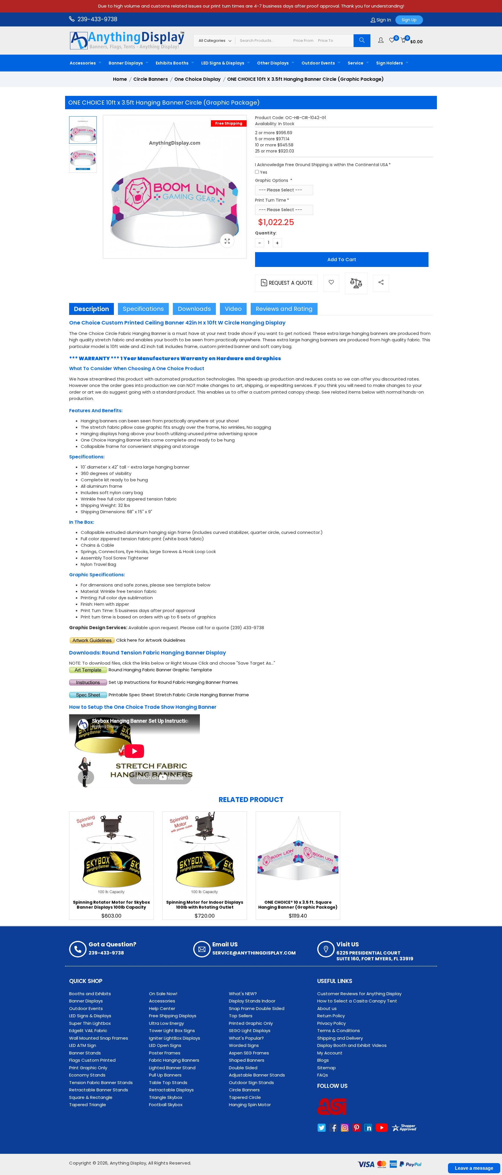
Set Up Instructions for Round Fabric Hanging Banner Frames (173, 682)
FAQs (322, 1075)
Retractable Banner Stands (98, 1090)
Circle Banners (244, 1090)
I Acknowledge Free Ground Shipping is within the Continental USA (321, 165)
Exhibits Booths (172, 63)
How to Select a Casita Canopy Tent (357, 1001)
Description (91, 309)
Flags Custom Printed (92, 1060)
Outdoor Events (318, 63)
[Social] (381, 283)
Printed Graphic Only (251, 1023)
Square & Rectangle (90, 1097)
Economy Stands (87, 1075)
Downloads (194, 309)
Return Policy (331, 1016)
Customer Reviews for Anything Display (359, 994)
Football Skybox (165, 1105)
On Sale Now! (163, 994)
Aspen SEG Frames (249, 1053)
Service (355, 63)
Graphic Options (272, 180)
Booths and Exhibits (90, 994)
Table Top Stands (168, 1082)
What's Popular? (246, 1038)
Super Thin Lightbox (90, 1023)
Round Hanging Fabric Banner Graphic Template (160, 670)
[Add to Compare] (356, 283)
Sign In (383, 20)
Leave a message (474, 1168)
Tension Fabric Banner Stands (101, 1082)
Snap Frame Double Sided (256, 1008)
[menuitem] (84, 63)
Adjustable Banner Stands (257, 1075)
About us (327, 1008)
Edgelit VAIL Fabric (88, 1030)
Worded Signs (244, 1045)
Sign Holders (389, 63)
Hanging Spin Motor (250, 1105)
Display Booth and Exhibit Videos (352, 1045)
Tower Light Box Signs (172, 1030)
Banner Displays (126, 63)
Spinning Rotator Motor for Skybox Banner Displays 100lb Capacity (111, 904)
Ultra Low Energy (166, 1023)
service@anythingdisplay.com (254, 953)
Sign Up (409, 20)
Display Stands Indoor (252, 1001)
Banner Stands (85, 1053)
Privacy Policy (331, 1023)
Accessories (83, 63)
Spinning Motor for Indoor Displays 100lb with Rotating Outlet (204, 904)
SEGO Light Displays (249, 1030)
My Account (330, 1053)
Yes (263, 172)
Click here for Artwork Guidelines (150, 640)
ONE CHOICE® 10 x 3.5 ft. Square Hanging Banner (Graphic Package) (298, 904)
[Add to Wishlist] (331, 283)
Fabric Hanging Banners (174, 1060)
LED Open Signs (165, 1045)
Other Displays (273, 63)
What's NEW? (243, 994)
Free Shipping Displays (172, 1016)
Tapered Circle (245, 1097)
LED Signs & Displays (222, 63)
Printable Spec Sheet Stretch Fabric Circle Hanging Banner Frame (179, 695)
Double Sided (243, 1068)
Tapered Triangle (87, 1105)
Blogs (323, 1060)
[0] (392, 40)
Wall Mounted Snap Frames (98, 1038)
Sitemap (326, 1068)
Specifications (143, 309)
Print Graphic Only (88, 1068)
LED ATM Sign (82, 1045)
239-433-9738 (96, 19)
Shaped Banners (246, 1060)
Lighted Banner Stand (172, 1068)
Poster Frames (164, 1053)
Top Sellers (240, 1016)
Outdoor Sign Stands (251, 1082)
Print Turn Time (270, 200)
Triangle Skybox (165, 1097)
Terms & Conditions (338, 1030)
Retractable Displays (171, 1090)
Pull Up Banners (165, 1075)
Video (233, 309)
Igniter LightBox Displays (174, 1038)
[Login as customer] (380, 40)
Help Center (162, 1008)
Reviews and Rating (284, 309)
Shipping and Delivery (340, 1038)
